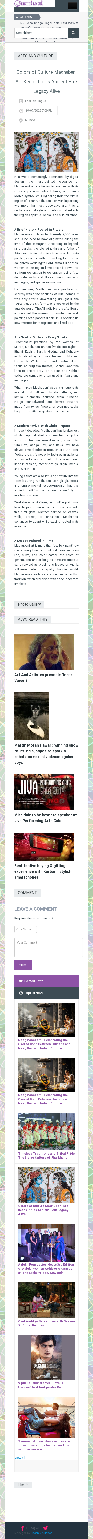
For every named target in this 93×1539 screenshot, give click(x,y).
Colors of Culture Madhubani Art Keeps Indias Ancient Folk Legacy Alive (43, 1210)
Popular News (34, 993)
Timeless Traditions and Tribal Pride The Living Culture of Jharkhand (46, 1155)
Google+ (34, 1528)
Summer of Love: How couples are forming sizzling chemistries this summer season (44, 1445)
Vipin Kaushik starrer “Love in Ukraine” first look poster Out (40, 1385)
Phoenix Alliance (41, 1533)
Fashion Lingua (35, 101)
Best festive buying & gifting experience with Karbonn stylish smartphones (42, 871)
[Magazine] (28, 3)
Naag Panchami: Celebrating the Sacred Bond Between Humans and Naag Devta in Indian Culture (44, 1044)
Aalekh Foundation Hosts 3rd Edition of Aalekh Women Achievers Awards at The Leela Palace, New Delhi (46, 1268)
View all (20, 1458)
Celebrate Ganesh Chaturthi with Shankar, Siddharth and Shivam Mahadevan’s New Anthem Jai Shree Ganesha (49, 37)
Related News (33, 981)
